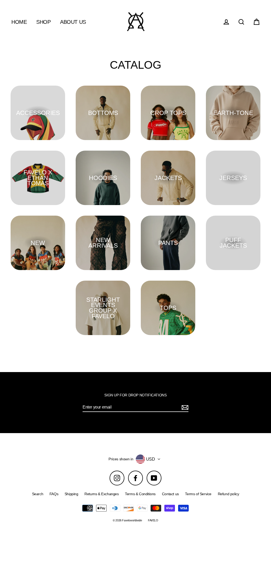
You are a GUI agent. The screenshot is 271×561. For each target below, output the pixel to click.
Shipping (71, 494)
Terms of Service (198, 494)
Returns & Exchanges (101, 494)
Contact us (170, 494)
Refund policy (228, 494)
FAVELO (153, 520)
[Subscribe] (184, 407)
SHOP (43, 22)
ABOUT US (73, 22)
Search (37, 494)
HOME (19, 22)
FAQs (53, 494)
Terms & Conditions (140, 494)
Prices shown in (121, 459)
